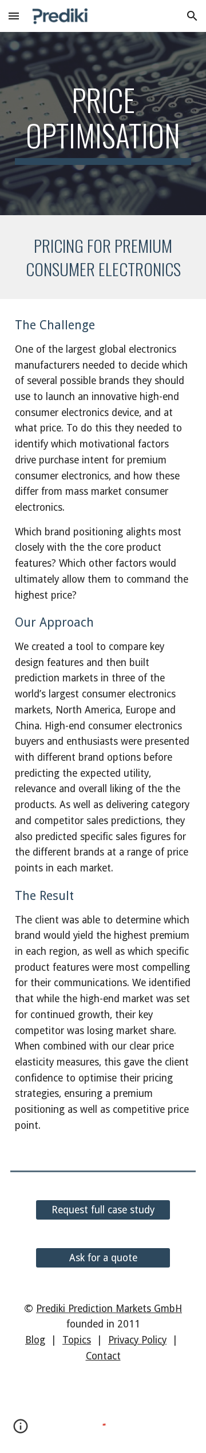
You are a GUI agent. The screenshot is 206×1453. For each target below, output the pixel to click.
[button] (13, 15)
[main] (103, 123)
